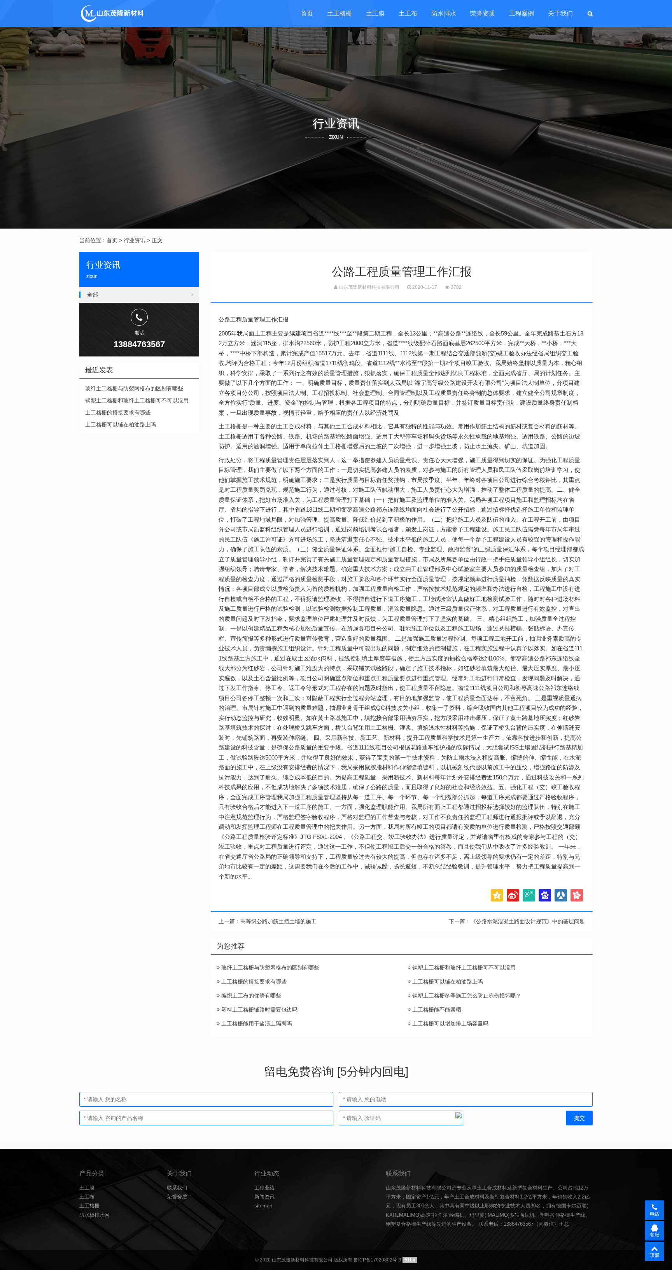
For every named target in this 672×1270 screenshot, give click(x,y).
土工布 (408, 13)
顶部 (654, 1255)
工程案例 (521, 13)
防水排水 (443, 13)
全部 (92, 295)
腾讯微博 (529, 895)
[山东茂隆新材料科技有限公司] (111, 13)
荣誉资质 (482, 13)
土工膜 (375, 13)
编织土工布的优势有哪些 (250, 995)
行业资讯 (134, 240)
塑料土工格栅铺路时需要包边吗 (259, 1009)
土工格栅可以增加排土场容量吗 (449, 1023)
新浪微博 (513, 895)
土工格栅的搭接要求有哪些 (253, 981)
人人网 (561, 895)
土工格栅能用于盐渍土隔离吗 (256, 1023)
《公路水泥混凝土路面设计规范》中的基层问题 (528, 921)
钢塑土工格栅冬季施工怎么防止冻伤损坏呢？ (466, 995)
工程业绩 (264, 1188)
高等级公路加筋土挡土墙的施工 (278, 921)
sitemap (263, 1206)
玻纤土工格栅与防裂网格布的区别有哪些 (269, 967)
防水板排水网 (94, 1215)
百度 (545, 895)
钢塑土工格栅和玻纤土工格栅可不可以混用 (463, 967)
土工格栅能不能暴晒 (436, 1009)
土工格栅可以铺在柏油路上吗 (447, 981)
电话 (654, 1214)
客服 (654, 1234)
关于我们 (560, 13)
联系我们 (177, 1188)
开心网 (576, 895)
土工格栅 (339, 13)
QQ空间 (497, 895)
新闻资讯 (264, 1197)
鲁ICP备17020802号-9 (377, 1260)
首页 (307, 13)
